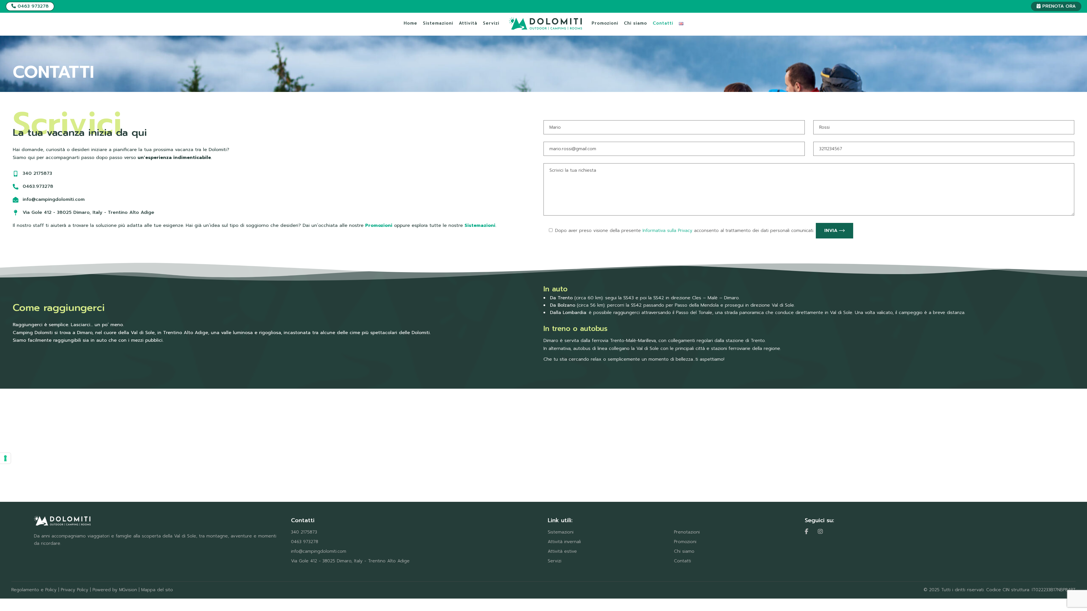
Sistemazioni (561, 532)
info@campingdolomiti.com (318, 551)
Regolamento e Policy (34, 590)
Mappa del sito (157, 590)
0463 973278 (32, 6)
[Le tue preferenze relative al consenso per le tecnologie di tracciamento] (5, 458)
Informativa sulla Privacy (667, 230)
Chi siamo (684, 551)
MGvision (128, 590)
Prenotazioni (687, 532)
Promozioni (685, 542)
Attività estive (562, 551)
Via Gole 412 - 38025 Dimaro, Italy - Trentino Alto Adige (350, 561)
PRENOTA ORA (1058, 6)
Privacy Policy (74, 590)
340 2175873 (304, 532)
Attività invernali (564, 542)
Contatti (682, 561)
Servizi (554, 561)
